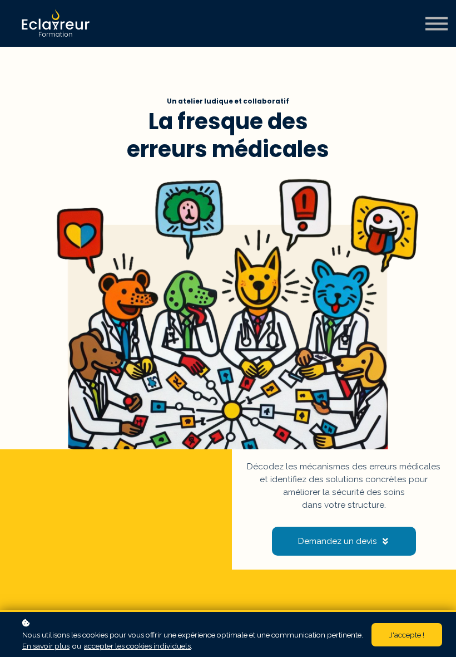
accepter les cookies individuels (137, 645)
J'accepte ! (406, 634)
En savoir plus (46, 645)
